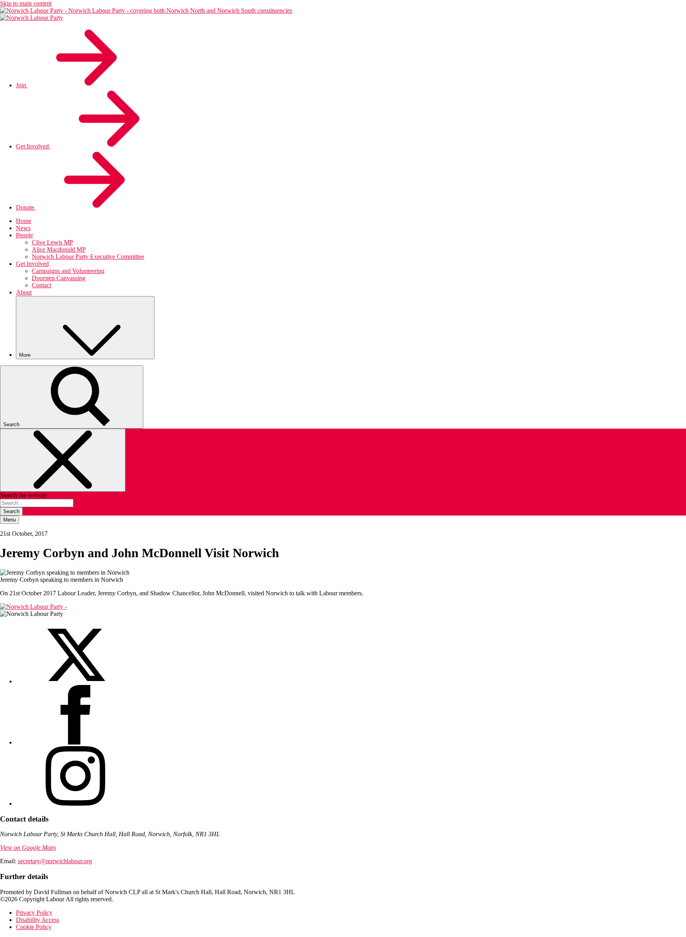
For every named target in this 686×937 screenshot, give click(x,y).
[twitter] (75, 681)
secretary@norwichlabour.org (55, 861)
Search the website (23, 495)
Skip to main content (26, 3)
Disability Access (37, 919)
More (25, 355)
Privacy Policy (34, 912)
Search (11, 511)
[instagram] (75, 803)
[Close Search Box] (62, 460)
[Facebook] (75, 742)
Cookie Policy (34, 927)
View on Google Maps (28, 847)
